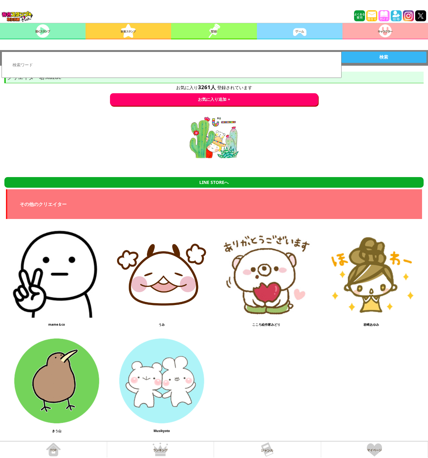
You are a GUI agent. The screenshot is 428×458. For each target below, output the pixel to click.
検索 (383, 56)
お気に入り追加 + (214, 99)
